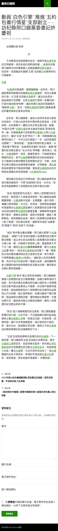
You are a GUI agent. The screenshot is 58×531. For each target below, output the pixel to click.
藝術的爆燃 (8, 3)
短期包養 (44, 68)
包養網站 (18, 207)
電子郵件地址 (9, 476)
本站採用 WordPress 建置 (11, 527)
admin (19, 39)
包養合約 (23, 246)
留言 (4, 426)
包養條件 (36, 171)
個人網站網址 (8, 489)
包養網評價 (35, 107)
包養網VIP (40, 132)
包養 (3, 82)
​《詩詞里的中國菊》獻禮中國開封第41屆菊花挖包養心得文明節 (28, 392)
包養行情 (11, 275)
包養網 (10, 89)
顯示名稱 (6, 464)
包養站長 (37, 347)
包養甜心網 (7, 343)
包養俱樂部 (31, 250)
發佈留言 (26, 39)
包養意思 (51, 60)
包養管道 (23, 211)
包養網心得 (17, 318)
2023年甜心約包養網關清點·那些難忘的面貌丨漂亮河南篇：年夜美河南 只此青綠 (27, 377)
